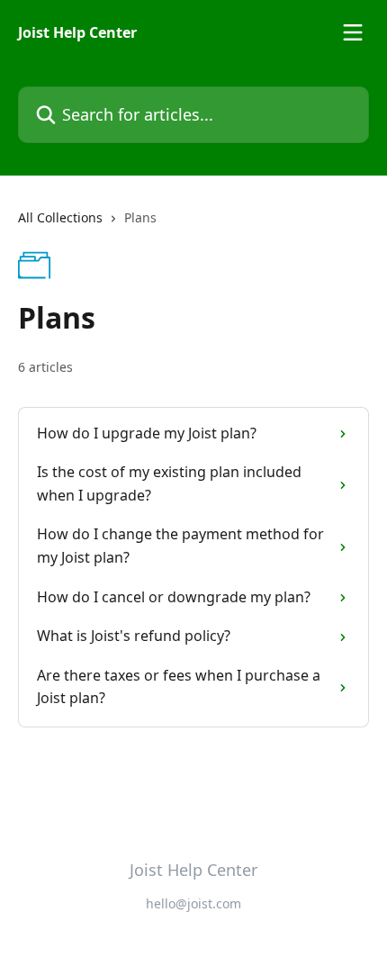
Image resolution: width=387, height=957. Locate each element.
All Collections (60, 217)
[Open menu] (353, 32)
